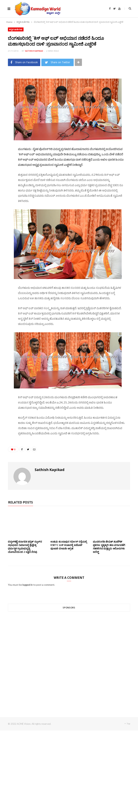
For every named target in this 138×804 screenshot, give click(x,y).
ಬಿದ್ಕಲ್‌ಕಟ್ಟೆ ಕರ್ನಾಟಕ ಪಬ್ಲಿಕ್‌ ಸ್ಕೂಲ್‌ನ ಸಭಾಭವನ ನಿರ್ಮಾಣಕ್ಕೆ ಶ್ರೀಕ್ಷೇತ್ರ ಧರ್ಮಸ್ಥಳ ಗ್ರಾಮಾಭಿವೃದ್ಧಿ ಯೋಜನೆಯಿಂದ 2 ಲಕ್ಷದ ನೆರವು (25, 547)
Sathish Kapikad (34, 50)
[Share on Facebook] (6, 87)
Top (128, 723)
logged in (27, 584)
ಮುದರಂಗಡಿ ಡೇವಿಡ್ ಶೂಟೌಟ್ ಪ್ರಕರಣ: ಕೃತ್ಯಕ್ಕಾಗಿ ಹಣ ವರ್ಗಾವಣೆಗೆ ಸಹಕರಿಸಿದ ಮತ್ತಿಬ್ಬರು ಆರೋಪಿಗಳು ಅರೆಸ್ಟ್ (109, 547)
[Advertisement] (69, 657)
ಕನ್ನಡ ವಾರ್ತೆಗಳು (15, 29)
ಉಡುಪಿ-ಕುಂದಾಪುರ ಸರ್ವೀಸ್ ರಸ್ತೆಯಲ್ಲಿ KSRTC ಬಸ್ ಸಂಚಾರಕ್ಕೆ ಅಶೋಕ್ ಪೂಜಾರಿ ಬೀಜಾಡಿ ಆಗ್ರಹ (68, 545)
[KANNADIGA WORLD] (37, 9)
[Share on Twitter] (6, 96)
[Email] (6, 105)
